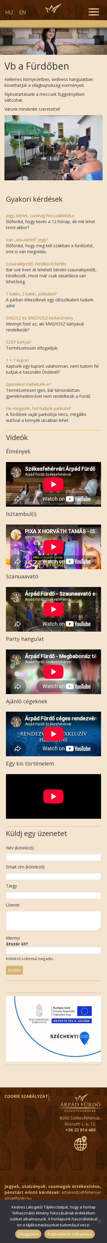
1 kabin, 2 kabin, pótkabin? (31, 294)
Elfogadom (28, 1234)
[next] (99, 40)
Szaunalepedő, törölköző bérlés (36, 264)
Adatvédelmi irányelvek (69, 1234)
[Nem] (100, 1221)
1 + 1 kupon (17, 360)
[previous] (7, 40)
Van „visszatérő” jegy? (27, 239)
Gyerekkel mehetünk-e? (28, 384)
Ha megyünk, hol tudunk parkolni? (38, 408)
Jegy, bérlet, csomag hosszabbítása (40, 215)
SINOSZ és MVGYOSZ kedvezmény (39, 318)
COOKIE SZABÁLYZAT (26, 1096)
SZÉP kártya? (18, 342)
